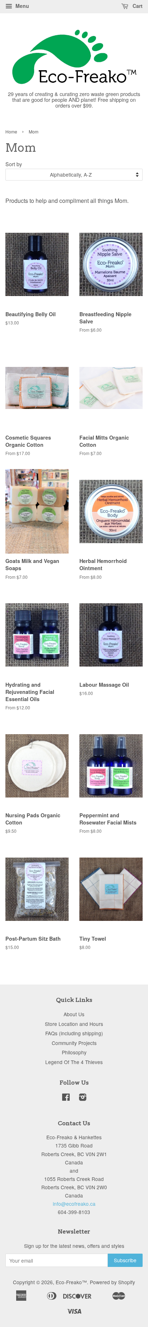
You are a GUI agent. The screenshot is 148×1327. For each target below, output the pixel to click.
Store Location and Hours (74, 1023)
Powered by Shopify (112, 1282)
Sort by (13, 164)
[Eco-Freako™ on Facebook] (66, 1098)
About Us (74, 1014)
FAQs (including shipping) (74, 1033)
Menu (21, 5)
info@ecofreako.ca (74, 1203)
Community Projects (74, 1042)
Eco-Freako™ (71, 1282)
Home (11, 131)
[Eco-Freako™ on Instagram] (83, 1098)
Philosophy (74, 1052)
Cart (137, 5)
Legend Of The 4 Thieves (74, 1061)
